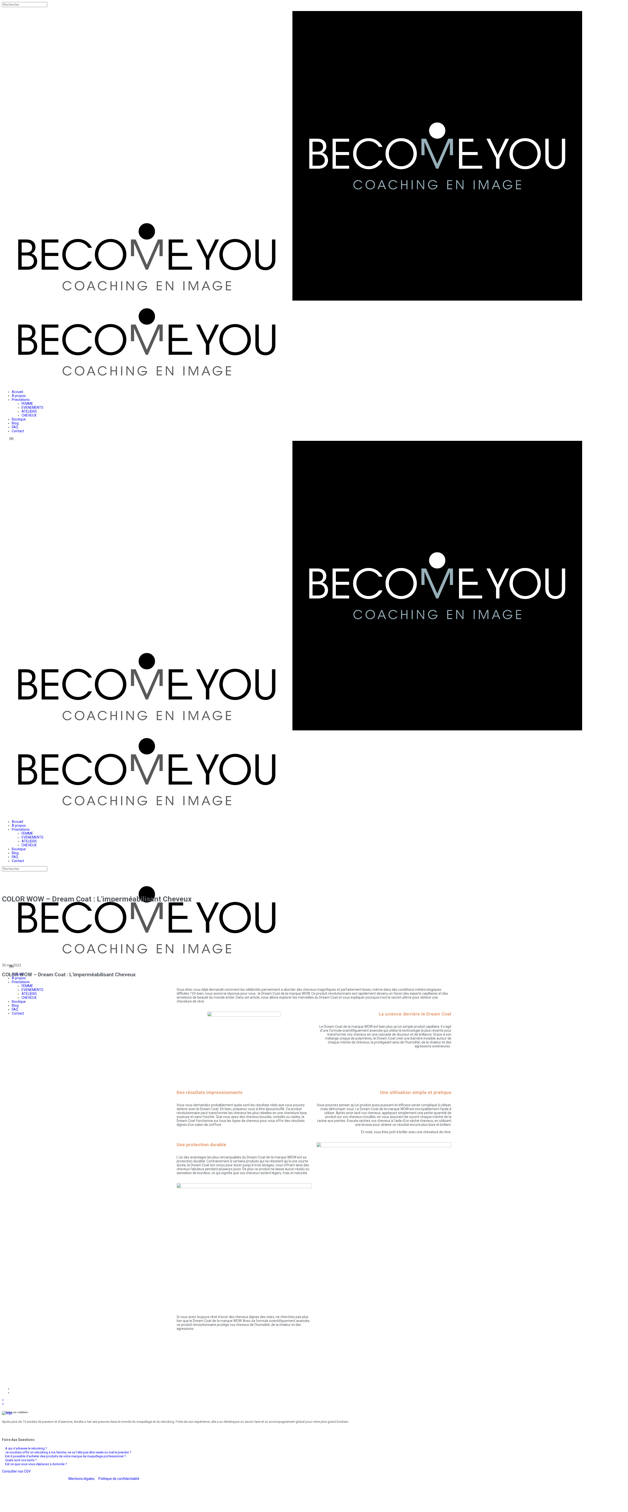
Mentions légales (81, 1479)
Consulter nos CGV (16, 1471)
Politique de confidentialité (118, 1479)
